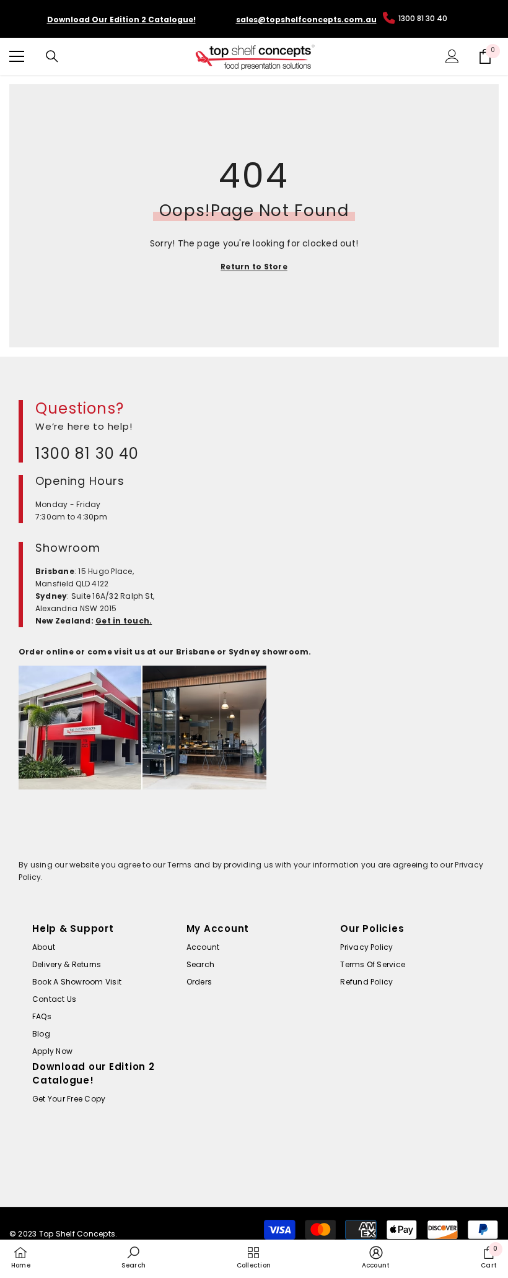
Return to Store (254, 266)
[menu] (16, 56)
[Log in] (452, 56)
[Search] (52, 56)
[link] (133, 1257)
